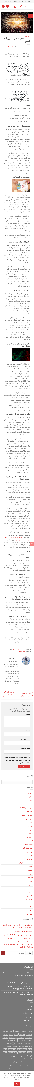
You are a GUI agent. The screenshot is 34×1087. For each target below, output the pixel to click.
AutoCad (24, 1031)
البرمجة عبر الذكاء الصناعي (24, 808)
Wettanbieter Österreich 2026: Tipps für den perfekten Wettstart (18, 946)
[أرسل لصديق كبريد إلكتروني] (13, 638)
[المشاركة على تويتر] (17, 638)
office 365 (9, 1043)
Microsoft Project (12, 1040)
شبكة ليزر (20, 6)
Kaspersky (12, 1037)
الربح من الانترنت (27, 815)
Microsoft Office (23, 1040)
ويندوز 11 (30, 914)
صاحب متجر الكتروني (26, 863)
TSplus (25, 1049)
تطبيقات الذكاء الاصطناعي (16, 1068)
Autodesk (17, 1031)
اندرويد (30, 826)
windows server (13, 1052)
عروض (30, 870)
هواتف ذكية (29, 906)
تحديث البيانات (14, 1062)
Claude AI (29, 1034)
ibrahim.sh (11, 46)
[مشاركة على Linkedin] (6, 638)
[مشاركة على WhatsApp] (27, 638)
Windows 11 (22, 1052)
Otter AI (21, 1046)
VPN (5, 1049)
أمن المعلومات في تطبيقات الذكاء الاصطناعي (18, 935)
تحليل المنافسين (14, 1065)
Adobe (30, 1031)
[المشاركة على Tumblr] (17, 642)
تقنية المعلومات (28, 848)
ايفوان (31, 829)
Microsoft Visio (28, 1043)
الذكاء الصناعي (28, 811)
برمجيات (30, 837)
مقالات (30, 903)
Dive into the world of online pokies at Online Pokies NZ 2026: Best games (18, 926)
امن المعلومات (28, 819)
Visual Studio (12, 1049)
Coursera (22, 1034)
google (5, 1034)
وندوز (31, 910)
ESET (11, 1034)
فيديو (31, 881)
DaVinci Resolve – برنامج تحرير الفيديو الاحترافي (7, 694)
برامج (31, 833)
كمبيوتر (30, 884)
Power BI (15, 1046)
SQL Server (7, 1046)
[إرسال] (3, 953)
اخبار (31, 797)
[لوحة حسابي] (7, 6)
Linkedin (5, 1037)
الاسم (28, 730)
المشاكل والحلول (27, 1013)
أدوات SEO (29, 1056)
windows (29, 1052)
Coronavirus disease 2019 (24, 931)
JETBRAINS (20, 1037)
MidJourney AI (18, 1043)
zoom (5, 1052)
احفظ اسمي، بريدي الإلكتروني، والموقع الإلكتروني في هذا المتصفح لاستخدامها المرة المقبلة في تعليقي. (17, 760)
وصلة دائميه (22, 651)
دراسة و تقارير (28, 852)
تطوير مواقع (27, 36)
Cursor (16, 1034)
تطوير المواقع (28, 1020)
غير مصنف (29, 873)
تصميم (31, 840)
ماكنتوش (30, 895)
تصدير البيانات (28, 1068)
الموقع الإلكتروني (25, 748)
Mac (30, 1040)
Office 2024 (28, 1046)
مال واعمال (29, 899)
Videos (19, 1049)
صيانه (31, 866)
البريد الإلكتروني (25, 739)
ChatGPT (5, 1031)
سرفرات (30, 859)
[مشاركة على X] (20, 638)
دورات (31, 855)
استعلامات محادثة (27, 1059)
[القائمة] (31, 6)
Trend (30, 1049)
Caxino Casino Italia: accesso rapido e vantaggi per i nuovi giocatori (20, 940)
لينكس (30, 892)
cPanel (30, 793)
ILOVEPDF (29, 1037)
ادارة (31, 804)
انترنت (31, 822)
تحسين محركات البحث (26, 1065)
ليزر (31, 888)
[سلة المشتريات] (3, 6)
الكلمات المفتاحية (16, 1059)
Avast (11, 1031)
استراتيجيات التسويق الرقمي (16, 1056)
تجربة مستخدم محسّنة (26, 1062)
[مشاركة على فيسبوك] (24, 638)
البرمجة (30, 1006)
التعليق (28, 714)
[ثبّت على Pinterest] (10, 638)
